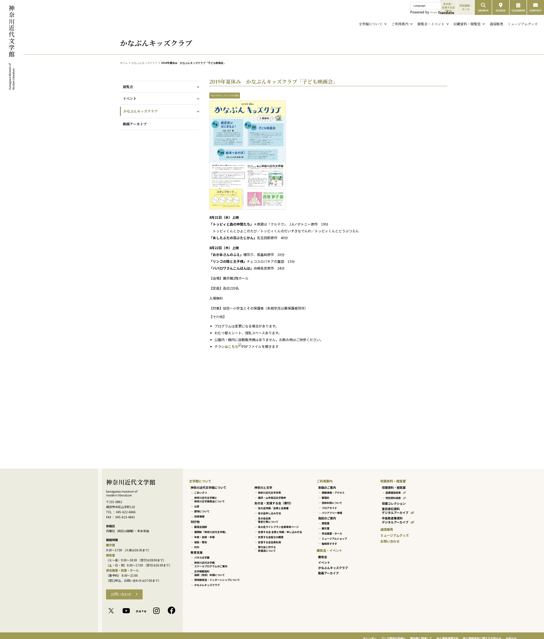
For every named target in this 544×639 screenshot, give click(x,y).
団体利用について (332, 503)
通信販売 (496, 23)
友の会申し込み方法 (269, 513)
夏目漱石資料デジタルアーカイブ (395, 511)
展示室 (325, 528)
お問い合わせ (121, 594)
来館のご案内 (327, 487)
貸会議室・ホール (465, 7)
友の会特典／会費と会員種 (273, 508)
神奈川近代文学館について (208, 487)
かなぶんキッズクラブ (144, 62)
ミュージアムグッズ (522, 23)
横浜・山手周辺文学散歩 (272, 497)
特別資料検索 (393, 498)
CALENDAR (518, 10)
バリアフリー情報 (332, 513)
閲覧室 (325, 523)
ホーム (124, 62)
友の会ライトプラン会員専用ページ (278, 527)
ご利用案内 (399, 23)
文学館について (370, 23)
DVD (196, 547)
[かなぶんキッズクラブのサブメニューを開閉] (197, 111)
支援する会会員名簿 (269, 542)
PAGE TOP (528, 616)
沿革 (196, 506)
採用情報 (199, 516)
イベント (129, 98)
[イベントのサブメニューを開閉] (197, 98)
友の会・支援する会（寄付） (273, 503)
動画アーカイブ (135, 124)
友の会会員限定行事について (268, 520)
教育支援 (197, 552)
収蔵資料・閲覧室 (467, 23)
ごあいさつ (200, 492)
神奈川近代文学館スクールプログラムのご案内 (210, 564)
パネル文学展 (202, 557)
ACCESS (501, 10)
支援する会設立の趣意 (270, 537)
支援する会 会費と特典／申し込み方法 (280, 532)
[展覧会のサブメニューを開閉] (197, 86)
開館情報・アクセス (333, 492)
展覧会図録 (200, 527)
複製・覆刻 (200, 542)
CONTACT (535, 10)
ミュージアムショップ (334, 538)
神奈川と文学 (263, 487)
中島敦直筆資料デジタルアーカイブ (395, 520)
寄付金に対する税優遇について (267, 548)
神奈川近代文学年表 (269, 492)
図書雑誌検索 (393, 492)
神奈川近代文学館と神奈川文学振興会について (209, 499)
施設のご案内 (327, 518)
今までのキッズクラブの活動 (224, 95)
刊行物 (195, 522)
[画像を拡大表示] (247, 208)
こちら (233, 346)
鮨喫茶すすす (329, 543)
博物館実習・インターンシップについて (217, 580)
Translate (446, 12)
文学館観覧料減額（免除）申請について (209, 573)
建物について (202, 511)
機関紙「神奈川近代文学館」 (210, 532)
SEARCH (483, 10)
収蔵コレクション (394, 503)
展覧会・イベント (431, 23)
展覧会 (128, 86)
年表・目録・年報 (204, 537)
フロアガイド (329, 508)
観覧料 (325, 497)
